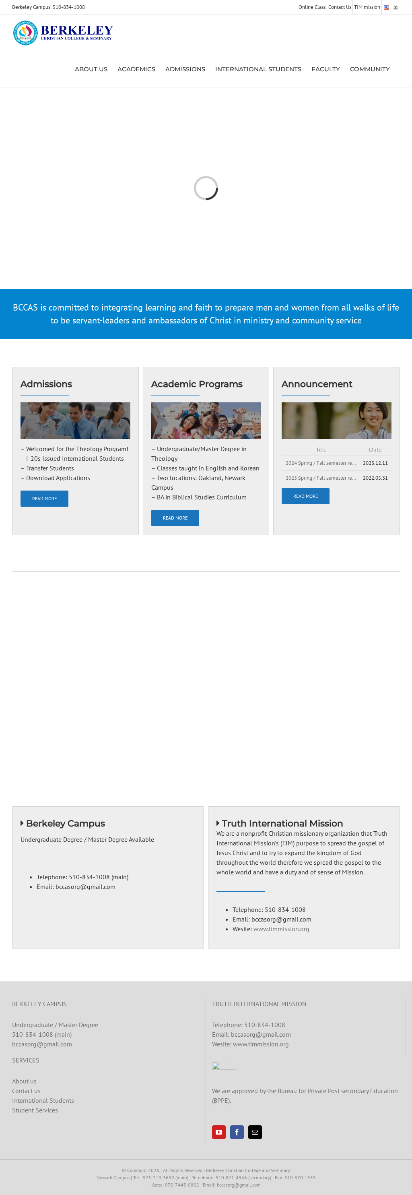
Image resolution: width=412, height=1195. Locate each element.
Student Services (35, 1110)
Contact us (26, 1091)
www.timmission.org (281, 929)
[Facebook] (237, 1132)
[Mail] (255, 1132)
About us (24, 1081)
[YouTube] (219, 1132)
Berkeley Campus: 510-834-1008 (48, 7)
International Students (43, 1100)
